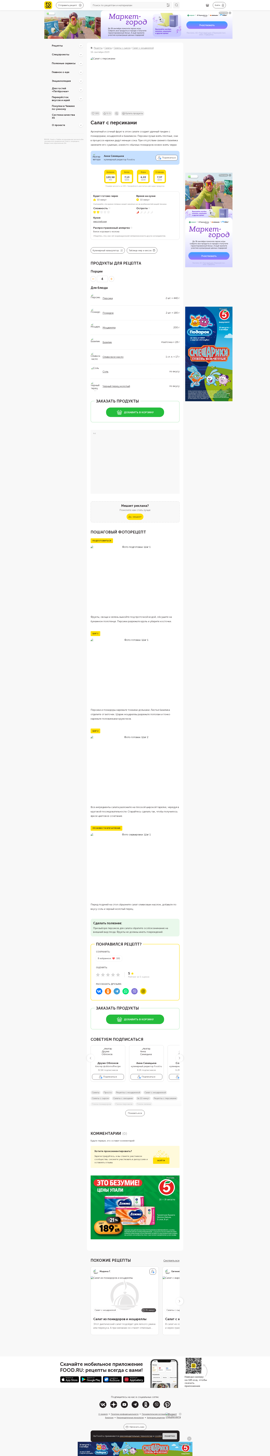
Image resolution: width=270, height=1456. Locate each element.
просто (108, 1092)
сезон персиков (123, 1104)
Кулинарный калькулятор (106, 250)
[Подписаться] (152, 1272)
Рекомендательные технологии (130, 1417)
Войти (161, 1160)
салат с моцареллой (155, 1092)
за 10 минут (143, 1098)
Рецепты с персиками (165, 1098)
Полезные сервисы (63, 63)
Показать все (135, 1113)
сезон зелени (144, 1104)
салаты (95, 1092)
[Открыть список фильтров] (168, 5)
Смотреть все (171, 1260)
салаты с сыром (100, 1098)
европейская (100, 221)
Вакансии (109, 1417)
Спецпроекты (60, 54)
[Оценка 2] (102, 975)
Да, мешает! (134, 516)
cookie (158, 1436)
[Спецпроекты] (81, 54)
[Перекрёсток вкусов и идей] (81, 99)
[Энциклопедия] (81, 81)
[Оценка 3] (107, 975)
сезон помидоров (101, 1104)
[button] (90, 1058)
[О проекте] (81, 125)
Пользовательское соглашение (155, 1414)
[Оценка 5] (118, 975)
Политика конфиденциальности (125, 1414)
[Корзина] (207, 5)
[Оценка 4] (113, 975)
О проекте (58, 125)
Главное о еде (60, 72)
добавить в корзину (139, 412)
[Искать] (176, 5)
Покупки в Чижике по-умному (63, 107)
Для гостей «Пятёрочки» (60, 90)
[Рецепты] (81, 46)
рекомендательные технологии (136, 1436)
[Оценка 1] (97, 975)
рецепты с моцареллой (128, 1092)
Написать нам (137, 1427)
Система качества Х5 (63, 116)
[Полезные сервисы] (81, 63)
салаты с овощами (123, 1098)
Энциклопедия (61, 80)
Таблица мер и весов (140, 250)
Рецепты (57, 45)
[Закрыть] (180, 1414)
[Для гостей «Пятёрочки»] (81, 90)
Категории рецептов (156, 1417)
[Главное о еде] (81, 72)
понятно (170, 1436)
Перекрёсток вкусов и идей (61, 99)
